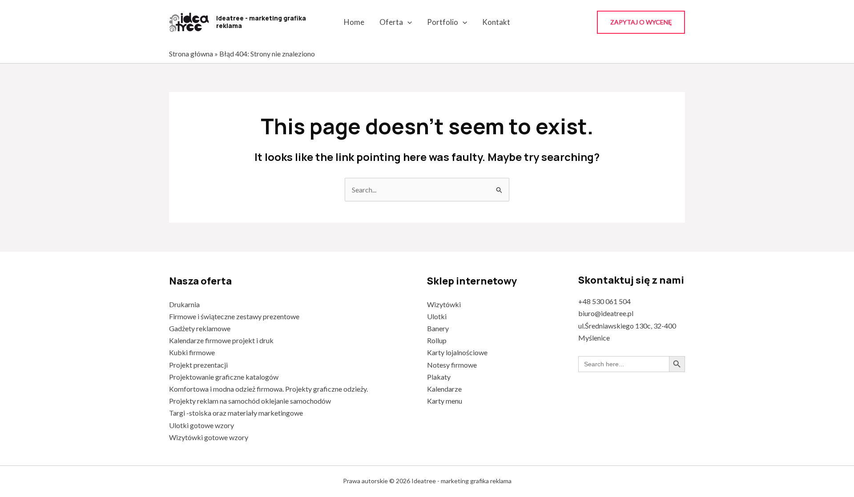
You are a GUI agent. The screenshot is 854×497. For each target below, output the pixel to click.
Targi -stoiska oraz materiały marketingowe (236, 413)
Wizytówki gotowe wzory (208, 437)
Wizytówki (444, 304)
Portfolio (442, 22)
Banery (438, 328)
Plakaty (439, 377)
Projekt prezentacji (198, 365)
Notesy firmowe (452, 365)
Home (354, 22)
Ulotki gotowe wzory (201, 425)
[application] (407, 22)
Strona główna (191, 53)
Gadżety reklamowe (199, 328)
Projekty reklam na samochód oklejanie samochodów (250, 401)
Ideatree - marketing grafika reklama (261, 22)
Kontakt (496, 22)
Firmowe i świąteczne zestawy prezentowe (234, 316)
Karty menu (444, 401)
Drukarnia (184, 304)
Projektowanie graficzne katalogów (223, 377)
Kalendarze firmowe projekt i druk (221, 340)
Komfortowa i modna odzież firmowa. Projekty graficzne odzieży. (268, 389)
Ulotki (437, 316)
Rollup (437, 340)
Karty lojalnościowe (457, 352)
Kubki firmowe (192, 352)
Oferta (391, 22)
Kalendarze (444, 389)
